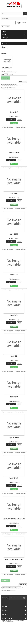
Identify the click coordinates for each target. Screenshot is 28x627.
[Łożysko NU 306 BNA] (14, 425)
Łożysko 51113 (14, 356)
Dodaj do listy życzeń (8, 127)
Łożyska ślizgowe (7, 68)
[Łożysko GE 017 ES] (14, 221)
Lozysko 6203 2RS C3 (14, 153)
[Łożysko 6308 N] (14, 262)
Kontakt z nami (19, 23)
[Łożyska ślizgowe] (7, 60)
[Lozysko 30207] (14, 99)
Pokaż (2, 74)
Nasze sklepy (5, 38)
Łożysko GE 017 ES (14, 234)
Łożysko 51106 (14, 315)
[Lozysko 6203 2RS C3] (14, 140)
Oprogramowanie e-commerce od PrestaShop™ (15, 620)
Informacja (4, 35)
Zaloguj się (24, 22)
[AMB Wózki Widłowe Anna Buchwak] (14, 5)
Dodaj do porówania (20, 127)
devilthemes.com (12, 621)
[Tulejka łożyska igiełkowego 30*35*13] (14, 547)
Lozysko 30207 (14, 112)
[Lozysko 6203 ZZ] (14, 181)
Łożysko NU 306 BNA (14, 437)
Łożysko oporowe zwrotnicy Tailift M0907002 (14, 519)
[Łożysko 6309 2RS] (14, 465)
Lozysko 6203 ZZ (14, 193)
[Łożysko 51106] (14, 303)
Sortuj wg (3, 71)
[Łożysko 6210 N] (14, 384)
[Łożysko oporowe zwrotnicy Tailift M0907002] (14, 506)
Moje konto (5, 614)
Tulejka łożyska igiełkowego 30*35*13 (14, 559)
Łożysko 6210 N (14, 397)
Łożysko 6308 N (14, 275)
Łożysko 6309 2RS (14, 478)
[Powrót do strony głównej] (2, 26)
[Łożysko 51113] (14, 343)
